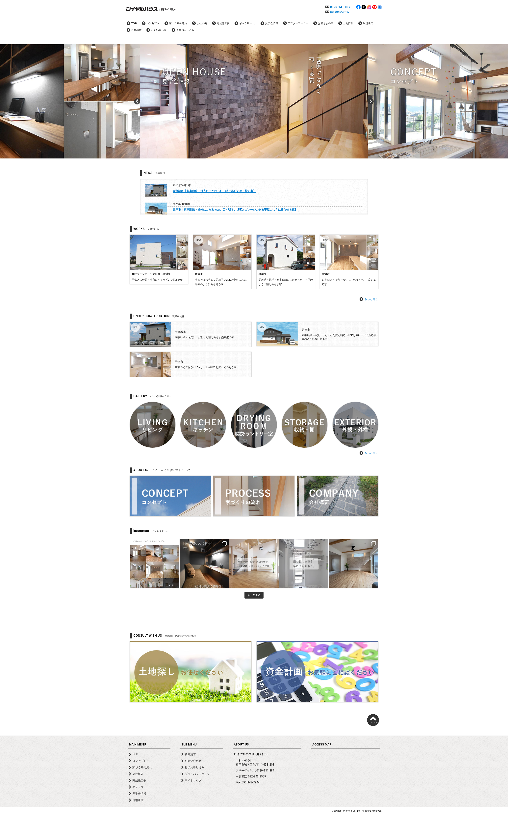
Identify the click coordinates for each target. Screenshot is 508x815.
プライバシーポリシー (199, 773)
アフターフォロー (298, 23)
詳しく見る (159, 259)
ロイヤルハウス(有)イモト (151, 9)
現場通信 (368, 23)
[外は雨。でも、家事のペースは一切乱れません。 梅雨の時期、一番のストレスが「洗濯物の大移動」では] (303, 563)
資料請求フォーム (339, 12)
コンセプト (152, 23)
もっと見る (371, 299)
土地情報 (348, 23)
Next (371, 101)
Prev (137, 101)
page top (373, 720)
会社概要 (202, 23)
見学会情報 (271, 23)
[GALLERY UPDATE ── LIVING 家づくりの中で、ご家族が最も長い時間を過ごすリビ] (154, 563)
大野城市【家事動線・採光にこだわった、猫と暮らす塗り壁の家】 (214, 190)
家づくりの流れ (178, 23)
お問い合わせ (158, 30)
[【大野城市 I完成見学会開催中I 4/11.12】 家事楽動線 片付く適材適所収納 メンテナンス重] (353, 563)
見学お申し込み (185, 30)
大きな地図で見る (345, 773)
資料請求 (136, 30)
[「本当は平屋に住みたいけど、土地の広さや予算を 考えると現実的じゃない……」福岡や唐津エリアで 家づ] (254, 563)
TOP (134, 23)
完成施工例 (223, 23)
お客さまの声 (325, 23)
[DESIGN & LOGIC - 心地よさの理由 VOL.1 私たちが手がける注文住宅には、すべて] (204, 563)
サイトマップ (193, 780)
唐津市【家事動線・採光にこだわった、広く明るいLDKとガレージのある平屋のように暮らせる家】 (235, 209)
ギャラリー (245, 23)
